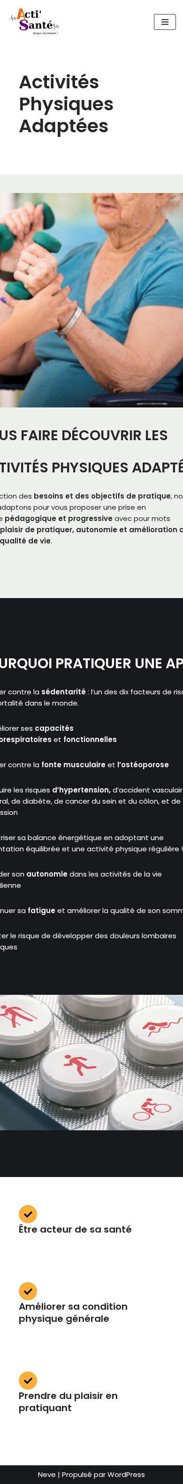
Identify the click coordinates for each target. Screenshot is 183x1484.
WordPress (126, 1474)
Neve (47, 1474)
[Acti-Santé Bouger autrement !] (35, 22)
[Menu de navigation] (165, 22)
